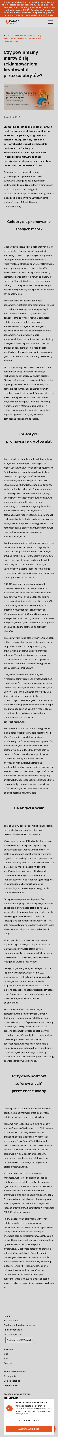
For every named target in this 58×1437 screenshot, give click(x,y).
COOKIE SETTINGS (29, 1420)
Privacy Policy (21, 1413)
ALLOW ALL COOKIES (29, 1429)
